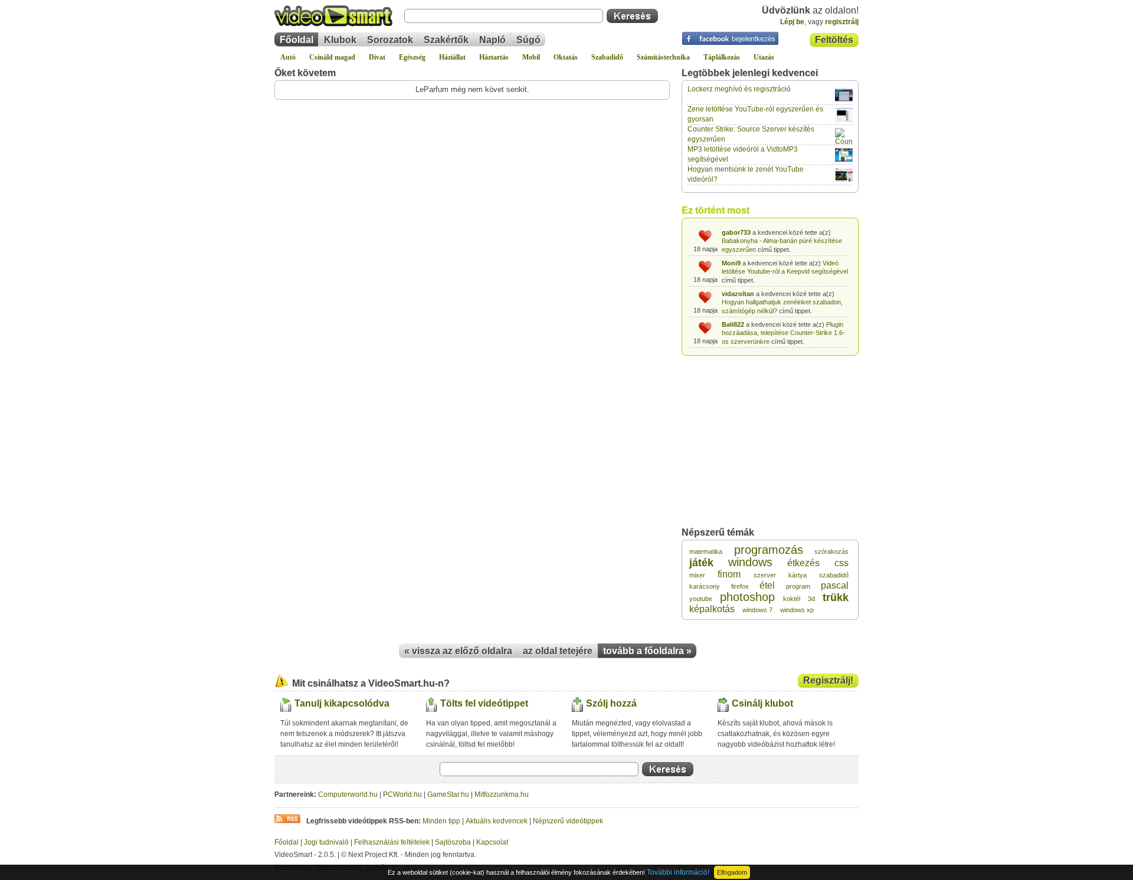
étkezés (803, 563)
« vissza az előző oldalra (458, 651)
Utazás (764, 57)
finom (729, 574)
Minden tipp (441, 821)
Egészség (412, 57)
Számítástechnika (663, 57)
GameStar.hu (448, 794)
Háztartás (494, 57)
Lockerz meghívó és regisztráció (739, 89)
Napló (492, 40)
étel (767, 585)
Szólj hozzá (611, 703)
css (841, 563)
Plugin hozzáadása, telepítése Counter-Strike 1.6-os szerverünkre (783, 333)
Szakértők (446, 40)
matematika (705, 551)
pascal (835, 585)
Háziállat (452, 57)
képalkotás (712, 609)
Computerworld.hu (348, 794)
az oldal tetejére (557, 651)
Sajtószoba (453, 842)
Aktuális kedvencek (497, 821)
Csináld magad (332, 57)
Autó (288, 57)
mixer (697, 575)
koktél (791, 598)
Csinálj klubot (762, 703)
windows (750, 562)
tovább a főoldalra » (647, 651)
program (798, 586)
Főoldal (296, 40)
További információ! (678, 872)
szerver (765, 575)
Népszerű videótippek (568, 821)
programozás (768, 549)
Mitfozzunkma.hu (501, 794)
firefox (740, 586)
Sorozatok (390, 40)
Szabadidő (607, 57)
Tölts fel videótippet (484, 703)
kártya (797, 575)
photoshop (747, 596)
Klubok (340, 40)
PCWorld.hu (402, 794)
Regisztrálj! (828, 680)
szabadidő (834, 575)
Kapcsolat (492, 842)
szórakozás (831, 551)
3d (811, 598)
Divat (377, 57)
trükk (836, 597)
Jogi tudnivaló (326, 842)
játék (701, 563)
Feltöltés (834, 40)
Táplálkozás (721, 57)
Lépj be (792, 22)
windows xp (797, 609)
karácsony (704, 586)
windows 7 (757, 609)
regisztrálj (842, 22)
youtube (700, 598)
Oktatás (566, 57)
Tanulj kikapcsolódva (341, 703)
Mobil (531, 57)
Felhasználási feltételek (392, 842)
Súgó (528, 40)
